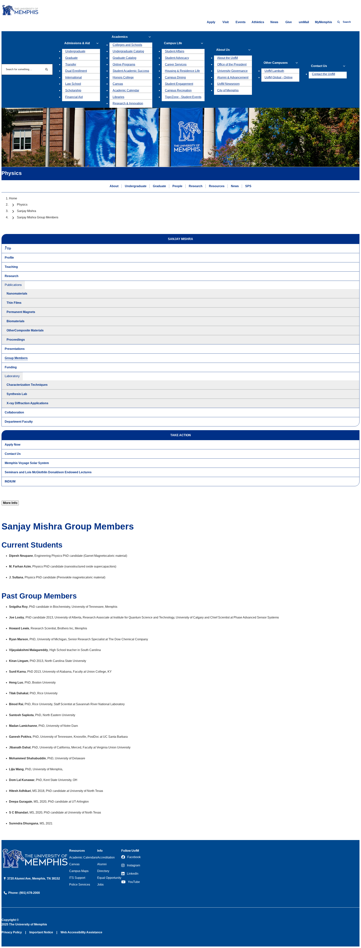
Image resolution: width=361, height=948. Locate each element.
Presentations (15, 348)
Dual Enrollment (76, 70)
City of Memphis (228, 90)
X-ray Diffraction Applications (27, 403)
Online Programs (124, 64)
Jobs (100, 884)
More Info (10, 503)
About (114, 186)
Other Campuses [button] (276, 62)
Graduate (71, 57)
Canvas (118, 83)
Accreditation (106, 857)
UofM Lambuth (274, 70)
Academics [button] (120, 36)
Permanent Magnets (21, 312)
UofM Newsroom (228, 83)
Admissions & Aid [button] (77, 43)
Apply (211, 22)
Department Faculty (19, 421)
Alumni (102, 864)
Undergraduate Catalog (128, 51)
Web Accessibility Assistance (81, 932)
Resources (216, 186)
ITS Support (77, 877)
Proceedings (16, 339)
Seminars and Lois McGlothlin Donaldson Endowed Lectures (48, 472)
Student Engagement (179, 83)
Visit (225, 22)
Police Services (79, 884)
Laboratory (12, 376)
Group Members (16, 358)
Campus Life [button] (173, 43)
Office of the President (231, 64)
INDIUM (10, 481)
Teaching (11, 266)
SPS (248, 186)
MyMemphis (323, 22)
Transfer (70, 64)
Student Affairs (174, 51)
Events (241, 22)
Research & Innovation (128, 103)
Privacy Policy (12, 932)
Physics (22, 204)
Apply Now (12, 444)
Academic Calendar (126, 90)
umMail (304, 22)
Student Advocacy (177, 57)
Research (195, 186)
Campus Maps (79, 871)
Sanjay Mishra (26, 211)
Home (13, 198)
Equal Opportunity (109, 877)
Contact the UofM (323, 74)
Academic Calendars (83, 857)
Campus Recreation (178, 90)
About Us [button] (223, 49)
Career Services (176, 64)
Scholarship (73, 90)
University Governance (232, 70)
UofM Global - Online (279, 77)
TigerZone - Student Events (183, 97)
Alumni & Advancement (232, 77)
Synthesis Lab (17, 394)
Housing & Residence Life (182, 70)
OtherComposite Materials (25, 330)
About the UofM (227, 57)
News (274, 22)
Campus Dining (175, 77)
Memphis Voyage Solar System (27, 463)
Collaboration (14, 412)
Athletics (258, 22)
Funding (11, 367)
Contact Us (13, 453)
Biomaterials (15, 321)
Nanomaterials (17, 293)
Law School (73, 83)
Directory (103, 871)
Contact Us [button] (319, 66)
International (73, 77)
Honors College (123, 77)
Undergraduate (75, 51)
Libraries (118, 97)
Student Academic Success (131, 70)
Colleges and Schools (127, 44)
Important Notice (41, 932)
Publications (13, 285)
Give (288, 22)
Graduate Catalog (124, 57)
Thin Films (14, 302)
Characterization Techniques (27, 384)
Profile (9, 257)
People (177, 186)
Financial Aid (74, 97)
